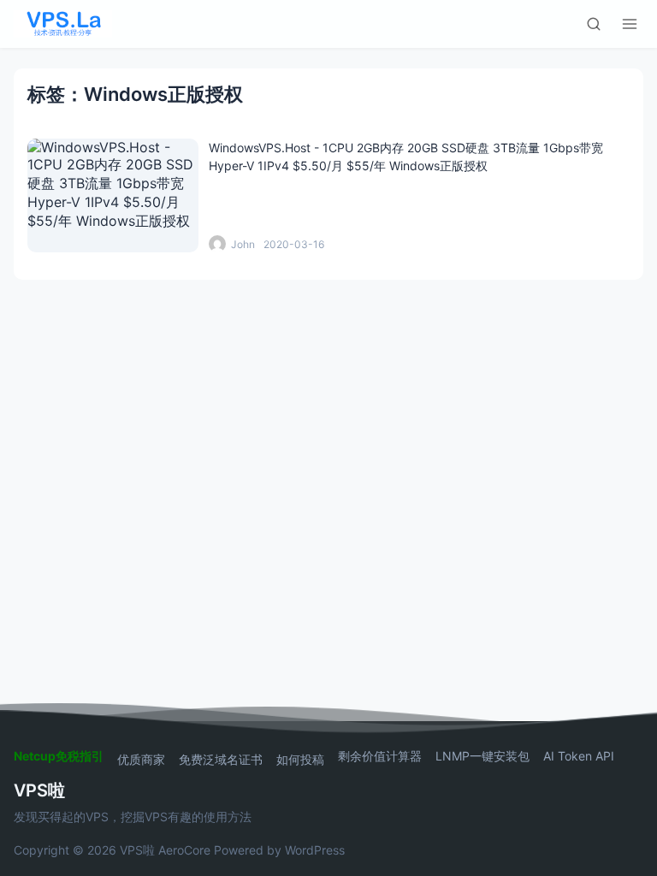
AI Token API (578, 756)
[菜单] (629, 24)
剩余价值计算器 (380, 756)
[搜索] (593, 24)
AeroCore (184, 850)
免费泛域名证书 (221, 759)
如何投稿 (300, 759)
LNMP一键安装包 (482, 756)
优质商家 (141, 759)
